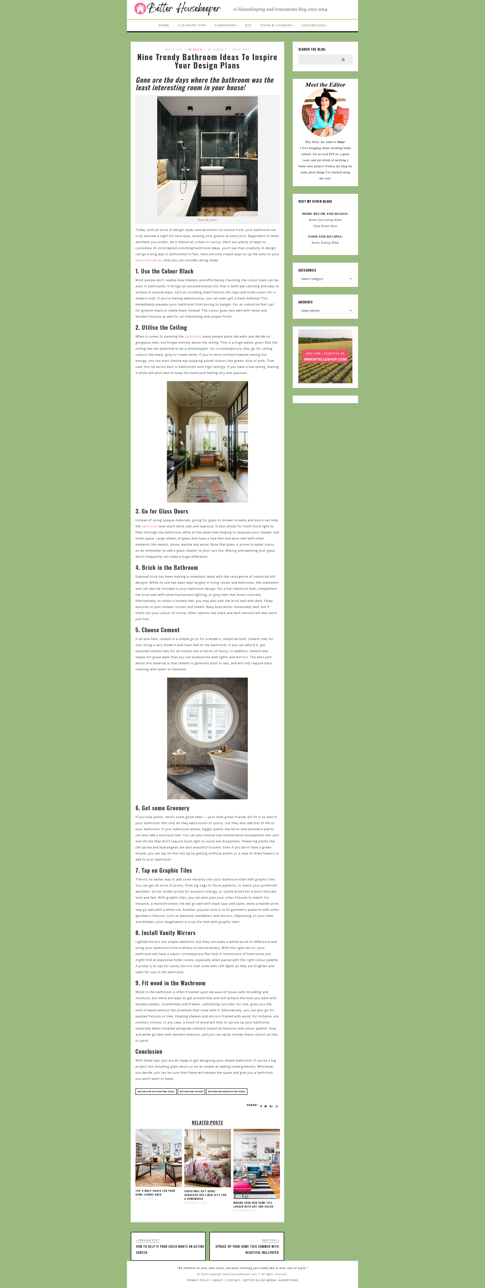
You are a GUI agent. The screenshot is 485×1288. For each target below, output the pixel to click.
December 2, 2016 (195, 1203)
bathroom (193, 336)
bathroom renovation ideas (226, 1091)
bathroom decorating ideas (156, 1091)
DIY (248, 25)
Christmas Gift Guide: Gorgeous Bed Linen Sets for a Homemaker (205, 1195)
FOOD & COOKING (276, 25)
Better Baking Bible (325, 242)
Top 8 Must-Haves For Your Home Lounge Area (155, 1192)
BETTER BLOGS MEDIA (259, 1280)
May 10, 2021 (174, 49)
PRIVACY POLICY (198, 1280)
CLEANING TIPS (192, 25)
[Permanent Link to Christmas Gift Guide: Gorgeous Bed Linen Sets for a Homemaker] (207, 1186)
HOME (163, 25)
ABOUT (218, 1280)
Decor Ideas (241, 49)
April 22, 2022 (144, 1198)
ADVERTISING (314, 25)
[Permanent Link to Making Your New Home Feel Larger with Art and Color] (256, 1198)
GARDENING (225, 25)
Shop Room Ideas (325, 226)
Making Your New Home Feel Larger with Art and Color (253, 1204)
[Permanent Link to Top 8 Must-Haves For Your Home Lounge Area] (158, 1186)
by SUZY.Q (195, 49)
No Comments (217, 49)
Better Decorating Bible (325, 219)
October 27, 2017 (245, 1210)
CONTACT (233, 1280)
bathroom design (149, 260)
